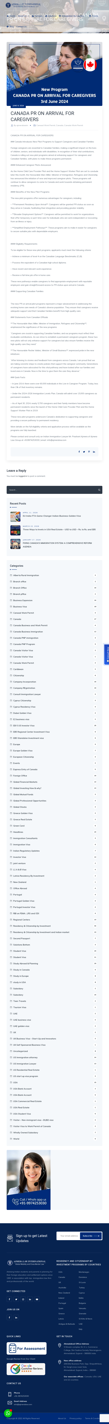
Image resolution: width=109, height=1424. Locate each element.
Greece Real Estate (54, 819)
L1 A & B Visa (54, 869)
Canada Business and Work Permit (54, 625)
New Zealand (54, 882)
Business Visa (54, 606)
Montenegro (84, 1272)
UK (54, 1032)
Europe (54, 744)
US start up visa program (54, 1076)
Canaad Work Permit (45, 125)
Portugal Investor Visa (54, 907)
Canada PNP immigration (54, 638)
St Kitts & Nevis (85, 1319)
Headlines (54, 832)
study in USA (54, 982)
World (54, 1139)
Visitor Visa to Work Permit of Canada (54, 1126)
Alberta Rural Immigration (54, 575)
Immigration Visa (54, 844)
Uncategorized (54, 1051)
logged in (23, 476)
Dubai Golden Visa (54, 713)
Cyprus (82, 1293)
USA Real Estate (54, 1107)
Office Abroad (54, 888)
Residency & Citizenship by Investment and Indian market (54, 932)
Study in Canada (54, 970)
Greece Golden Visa (54, 813)
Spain (60, 1308)
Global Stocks (54, 807)
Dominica (83, 1277)
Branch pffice (54, 594)
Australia (62, 1287)
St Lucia (82, 1282)
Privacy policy (75, 1418)
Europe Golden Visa (54, 750)
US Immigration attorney (54, 1057)
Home (12, 16)
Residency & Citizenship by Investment (54, 926)
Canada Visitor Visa (54, 650)
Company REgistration (54, 688)
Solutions (52, 16)
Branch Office (54, 588)
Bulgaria (82, 1303)
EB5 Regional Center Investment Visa (54, 732)
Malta (81, 1298)
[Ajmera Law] (23, 5)
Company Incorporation (54, 681)
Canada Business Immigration (54, 631)
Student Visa (54, 951)
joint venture (54, 863)
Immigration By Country (73, 16)
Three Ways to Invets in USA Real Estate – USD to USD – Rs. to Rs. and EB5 (59, 529)
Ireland (61, 1298)
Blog (11, 26)
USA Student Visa (54, 1114)
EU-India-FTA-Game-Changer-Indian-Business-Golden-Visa (52, 516)
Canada (59, 125)
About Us (22, 16)
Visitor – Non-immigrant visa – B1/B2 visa (54, 1120)
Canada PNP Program (54, 644)
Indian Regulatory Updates (54, 851)
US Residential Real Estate (54, 1070)
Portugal (54, 894)
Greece (61, 1313)
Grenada (82, 1313)
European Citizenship (54, 757)
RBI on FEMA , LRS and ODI (54, 913)
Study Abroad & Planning (54, 963)
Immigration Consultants (54, 838)
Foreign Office (54, 775)
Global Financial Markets (54, 782)
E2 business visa (54, 719)
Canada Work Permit (73, 125)
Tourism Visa (54, 1007)
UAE (54, 1013)
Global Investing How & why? (54, 788)
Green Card (54, 826)
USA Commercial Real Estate (54, 1101)
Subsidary (54, 988)
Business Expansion (54, 600)
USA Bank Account (54, 1088)
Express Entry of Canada (54, 769)
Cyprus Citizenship (54, 700)
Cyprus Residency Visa (54, 707)
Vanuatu (82, 1308)
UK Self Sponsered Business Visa (54, 1045)
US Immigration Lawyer (54, 1063)
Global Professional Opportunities (54, 800)
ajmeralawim (22, 125)
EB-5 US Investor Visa (54, 725)
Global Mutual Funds (54, 794)
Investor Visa (54, 857)
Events (95, 16)
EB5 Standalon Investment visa (54, 738)
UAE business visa (54, 1020)
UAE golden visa (54, 1026)
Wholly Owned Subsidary (54, 1132)
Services (39, 16)
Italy (80, 1329)
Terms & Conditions (93, 1418)
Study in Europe (54, 976)
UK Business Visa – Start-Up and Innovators (54, 1038)
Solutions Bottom (54, 944)
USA (54, 1082)
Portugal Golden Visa (54, 901)
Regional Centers (54, 919)
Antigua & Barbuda (66, 1324)
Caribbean (54, 669)
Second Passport (54, 938)
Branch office (54, 581)
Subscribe (87, 1236)
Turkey (82, 1287)
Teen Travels (54, 1001)
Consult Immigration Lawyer (54, 694)
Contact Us (21, 26)
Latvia (61, 1319)
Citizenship (54, 675)
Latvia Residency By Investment (54, 876)
